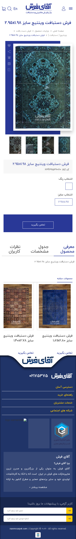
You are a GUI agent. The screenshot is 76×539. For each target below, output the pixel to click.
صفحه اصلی (58, 31)
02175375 (38, 376)
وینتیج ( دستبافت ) (57, 35)
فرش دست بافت (23, 31)
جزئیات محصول (42, 31)
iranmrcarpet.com (18, 528)
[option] (54, 318)
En (15, 9)
